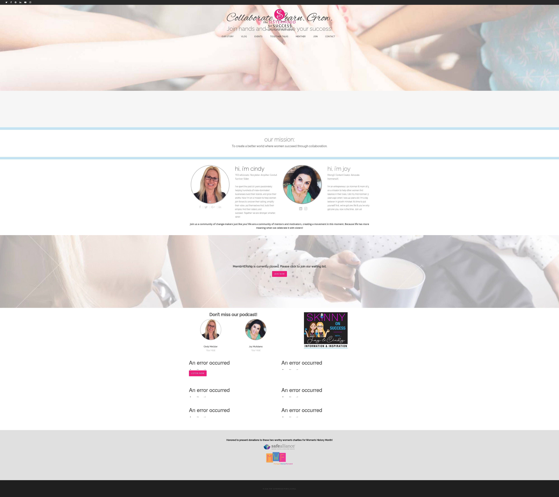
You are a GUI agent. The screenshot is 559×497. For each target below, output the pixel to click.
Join (315, 36)
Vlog (244, 36)
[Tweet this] (206, 207)
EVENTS (258, 36)
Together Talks (279, 36)
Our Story (227, 36)
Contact (330, 36)
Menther (301, 36)
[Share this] (200, 207)
